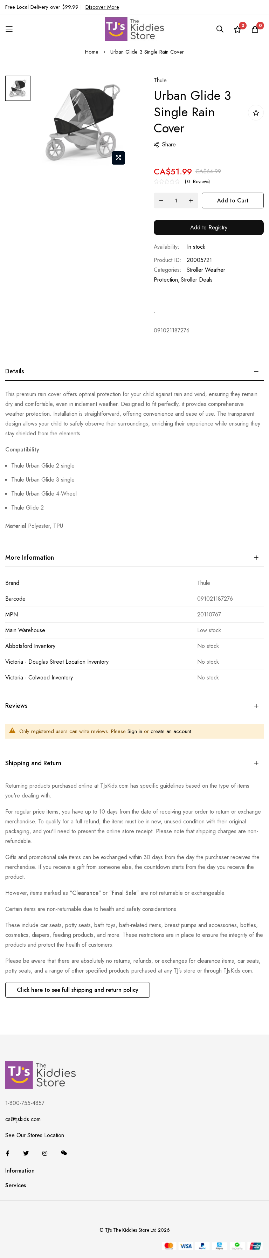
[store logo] (134, 29)
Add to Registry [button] (208, 227)
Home (91, 52)
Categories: (167, 270)
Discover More (102, 7)
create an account (171, 731)
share (169, 144)
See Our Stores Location (34, 1135)
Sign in (134, 731)
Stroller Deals (197, 280)
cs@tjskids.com (23, 1119)
